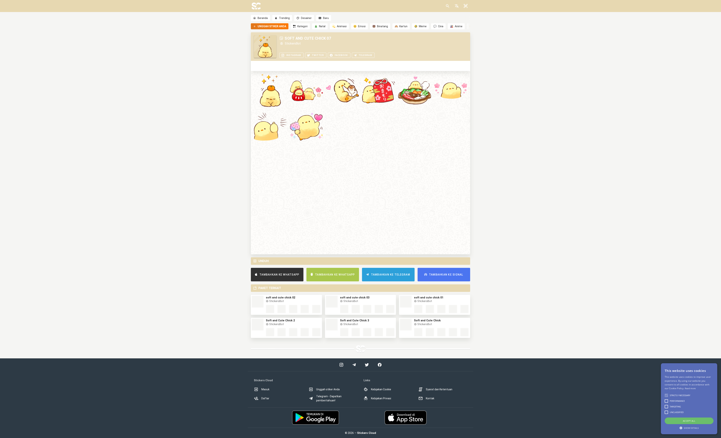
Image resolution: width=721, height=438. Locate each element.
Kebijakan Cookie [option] (381, 389)
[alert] (689, 398)
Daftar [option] (265, 398)
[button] (456, 6)
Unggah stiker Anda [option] (328, 389)
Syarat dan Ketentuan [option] (439, 389)
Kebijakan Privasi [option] (381, 398)
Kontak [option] (430, 398)
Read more (690, 388)
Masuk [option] (265, 389)
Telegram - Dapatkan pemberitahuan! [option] (329, 398)
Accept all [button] (689, 420)
